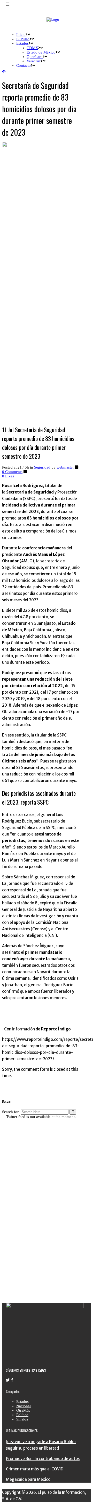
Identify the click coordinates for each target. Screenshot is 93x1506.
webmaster (65, 467)
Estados (22, 1401)
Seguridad (42, 467)
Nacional (23, 1406)
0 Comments (12, 472)
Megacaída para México (28, 1479)
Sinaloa (22, 1419)
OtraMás (23, 1410)
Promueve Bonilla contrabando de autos (43, 1458)
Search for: (11, 1112)
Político (22, 1415)
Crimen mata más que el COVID (34, 1468)
